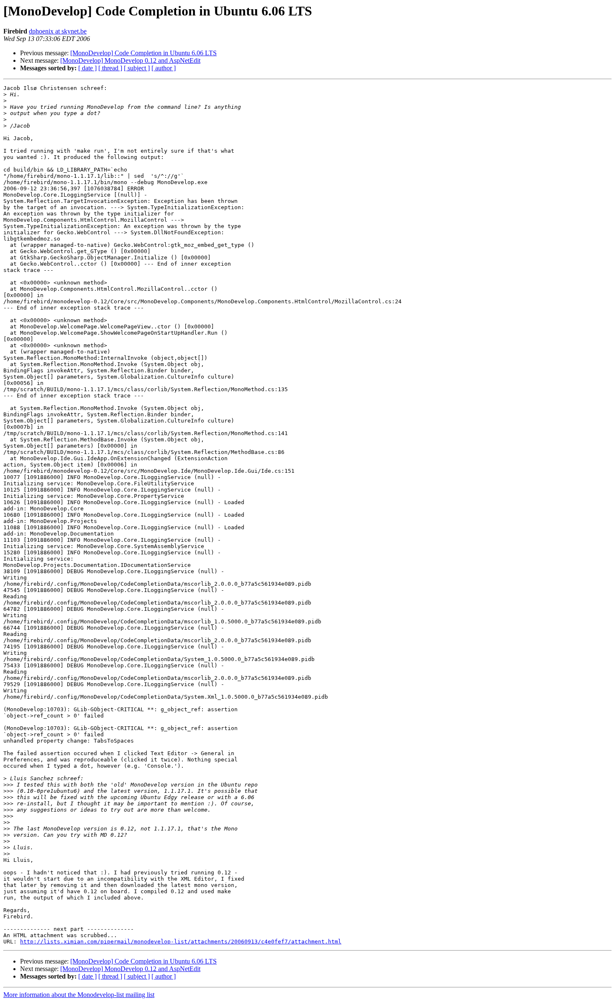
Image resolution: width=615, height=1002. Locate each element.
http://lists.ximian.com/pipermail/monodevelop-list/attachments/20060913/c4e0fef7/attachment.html (180, 941)
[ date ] (87, 68)
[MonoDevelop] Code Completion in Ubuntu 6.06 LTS (143, 52)
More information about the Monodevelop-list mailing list (78, 994)
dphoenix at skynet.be (58, 31)
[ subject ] (137, 68)
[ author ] (163, 68)
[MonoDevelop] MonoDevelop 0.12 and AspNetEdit (130, 60)
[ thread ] (110, 68)
